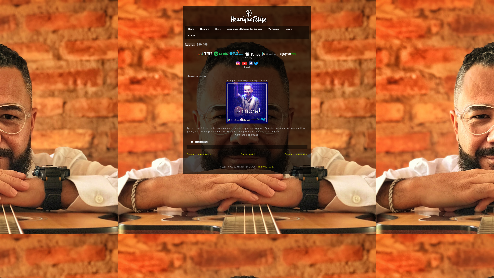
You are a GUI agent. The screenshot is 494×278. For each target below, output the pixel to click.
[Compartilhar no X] (201, 142)
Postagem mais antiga (296, 154)
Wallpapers (273, 29)
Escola (288, 29)
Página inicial (248, 154)
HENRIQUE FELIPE (265, 167)
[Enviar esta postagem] (192, 142)
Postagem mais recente (199, 154)
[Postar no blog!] (199, 142)
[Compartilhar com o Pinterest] (206, 142)
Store (218, 29)
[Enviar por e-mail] (196, 142)
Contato (192, 35)
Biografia (204, 29)
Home (191, 29)
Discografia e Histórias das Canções (244, 29)
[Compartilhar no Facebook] (203, 142)
